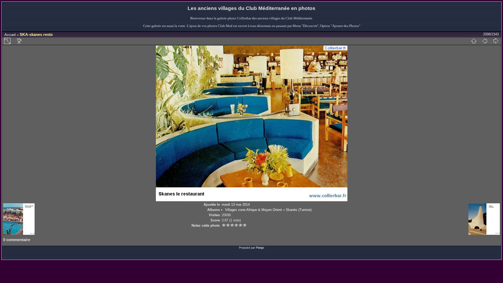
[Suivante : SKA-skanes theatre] (495, 40)
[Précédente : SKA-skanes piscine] (484, 40)
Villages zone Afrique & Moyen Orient (253, 210)
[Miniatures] (473, 40)
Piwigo (260, 247)
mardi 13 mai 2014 (236, 204)
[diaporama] (19, 40)
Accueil (10, 35)
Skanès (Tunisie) (298, 210)
